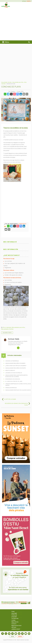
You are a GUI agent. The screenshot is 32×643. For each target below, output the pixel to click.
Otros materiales (7, 327)
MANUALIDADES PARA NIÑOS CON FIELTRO (15, 368)
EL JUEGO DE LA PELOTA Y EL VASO (13, 381)
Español (29, 1)
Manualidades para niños (17, 82)
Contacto (13, 623)
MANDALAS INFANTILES (11, 387)
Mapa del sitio (14, 622)
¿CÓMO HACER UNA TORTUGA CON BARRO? (15, 365)
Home (12, 611)
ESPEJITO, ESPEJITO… (10, 370)
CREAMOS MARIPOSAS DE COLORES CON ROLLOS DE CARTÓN (18, 384)
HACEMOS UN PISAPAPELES (12, 361)
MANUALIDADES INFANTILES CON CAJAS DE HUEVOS (18, 390)
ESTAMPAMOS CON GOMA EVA (12, 379)
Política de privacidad (14, 615)
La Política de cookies (14, 619)
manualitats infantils (7, 332)
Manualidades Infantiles (6, 82)
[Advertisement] (16, 24)
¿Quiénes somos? (15, 629)
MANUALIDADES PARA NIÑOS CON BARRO (15, 363)
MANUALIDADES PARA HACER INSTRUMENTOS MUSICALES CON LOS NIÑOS (16, 376)
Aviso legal (14, 613)
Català (24, 1)
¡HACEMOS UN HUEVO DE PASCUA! (13, 372)
